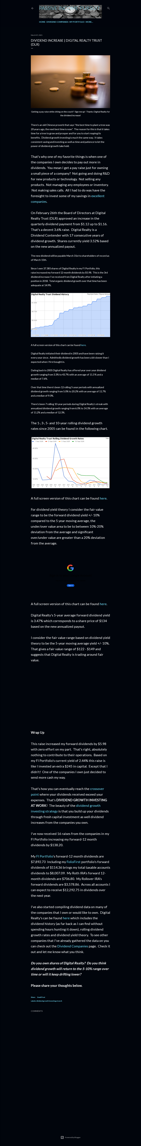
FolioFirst (74, 862)
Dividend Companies (57, 22)
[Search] (108, 7)
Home (42, 22)
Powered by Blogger (73, 1137)
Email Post (41, 997)
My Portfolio (77, 22)
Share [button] (33, 997)
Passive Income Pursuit (69, 8)
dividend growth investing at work (49, 1001)
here (83, 345)
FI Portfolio (44, 856)
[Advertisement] (70, 699)
